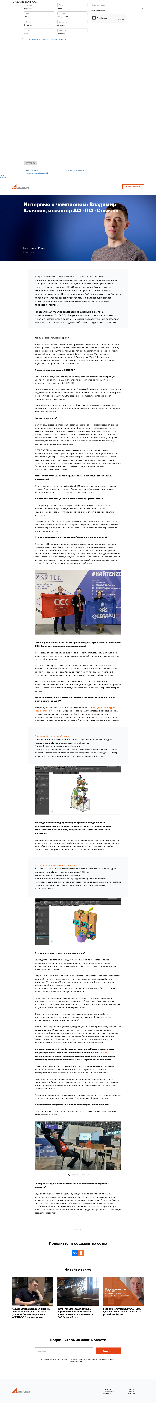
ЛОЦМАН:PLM (130, 1389)
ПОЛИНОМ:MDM (108, 1391)
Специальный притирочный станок (52, 735)
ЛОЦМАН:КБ (130, 1391)
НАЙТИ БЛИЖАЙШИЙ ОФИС (76, 170)
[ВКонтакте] (75, 1253)
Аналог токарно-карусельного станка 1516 (56, 865)
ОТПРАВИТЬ (30, 163)
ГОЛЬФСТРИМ (130, 1393)
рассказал (104, 1052)
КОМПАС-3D (107, 1389)
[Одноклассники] (81, 1253)
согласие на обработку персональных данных (49, 39)
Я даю (28, 39)
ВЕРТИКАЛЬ (107, 1393)
